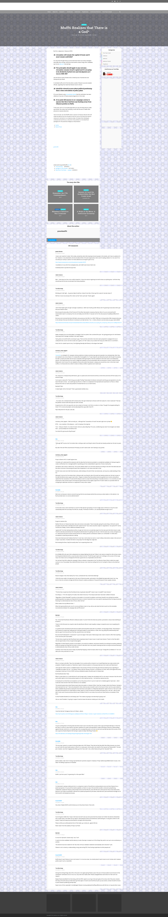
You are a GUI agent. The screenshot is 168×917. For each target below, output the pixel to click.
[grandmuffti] (61, 138)
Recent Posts (58, 127)
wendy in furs (87, 198)
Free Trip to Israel (107, 11)
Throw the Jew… (59, 166)
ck (60, 215)
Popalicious (85, 11)
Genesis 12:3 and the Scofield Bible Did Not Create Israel (86, 194)
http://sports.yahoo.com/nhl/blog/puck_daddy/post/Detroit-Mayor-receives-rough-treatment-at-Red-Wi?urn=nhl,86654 (84, 714)
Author (57, 125)
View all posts (52, 240)
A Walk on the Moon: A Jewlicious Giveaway (86, 213)
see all (69, 165)
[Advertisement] (111, 99)
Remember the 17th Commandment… (60, 194)
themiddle (57, 490)
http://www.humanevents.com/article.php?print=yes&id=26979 (70, 262)
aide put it (61, 64)
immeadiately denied (71, 94)
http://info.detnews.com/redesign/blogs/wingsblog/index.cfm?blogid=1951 (73, 733)
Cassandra (58, 355)
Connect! (61, 11)
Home (49, 11)
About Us (55, 11)
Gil (60, 197)
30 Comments (81, 35)
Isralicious (77, 11)
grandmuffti (88, 35)
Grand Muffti (58, 800)
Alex (56, 439)
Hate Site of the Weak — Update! (63, 170)
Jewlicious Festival (95, 11)
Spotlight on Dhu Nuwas (61, 168)
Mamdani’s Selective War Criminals (60, 213)
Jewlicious (70, 11)
